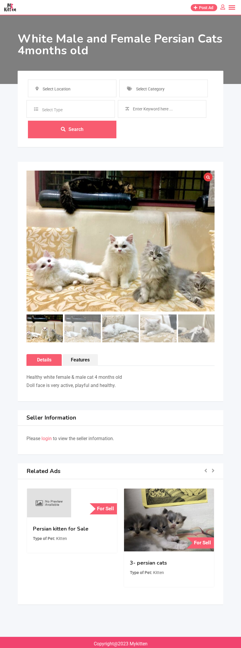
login (46, 438)
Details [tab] (44, 360)
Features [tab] (80, 360)
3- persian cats (148, 562)
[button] (205, 471)
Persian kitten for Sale (60, 528)
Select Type (52, 109)
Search (75, 129)
